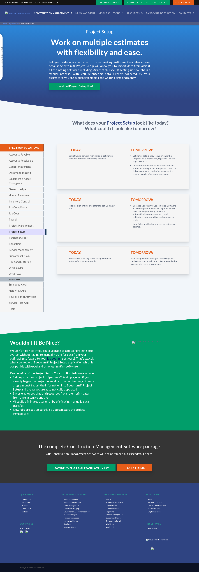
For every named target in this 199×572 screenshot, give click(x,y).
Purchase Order (112, 509)
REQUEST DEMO (134, 468)
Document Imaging (71, 509)
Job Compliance (70, 527)
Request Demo (184, 2)
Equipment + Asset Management (77, 512)
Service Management (114, 515)
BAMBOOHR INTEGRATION (160, 13)
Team (150, 499)
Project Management (114, 502)
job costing (54, 358)
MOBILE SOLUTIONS (109, 13)
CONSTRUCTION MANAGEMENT (51, 13)
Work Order (111, 527)
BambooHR (152, 529)
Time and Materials (114, 521)
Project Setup (111, 506)
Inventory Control (71, 521)
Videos (25, 512)
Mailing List (26, 502)
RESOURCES (133, 13)
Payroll (108, 499)
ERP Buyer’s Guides (109, 2)
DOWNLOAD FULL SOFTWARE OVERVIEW (81, 468)
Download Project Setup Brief (74, 86)
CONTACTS (184, 13)
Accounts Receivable (72, 502)
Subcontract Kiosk (113, 518)
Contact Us (26, 499)
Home (4, 23)
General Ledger (70, 515)
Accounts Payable (71, 499)
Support (25, 506)
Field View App (154, 509)
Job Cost (67, 524)
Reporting (110, 512)
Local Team (26, 509)
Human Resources (71, 518)
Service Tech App (155, 502)
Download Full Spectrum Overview (147, 2)
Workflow (110, 524)
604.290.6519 (11, 2)
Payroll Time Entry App (157, 506)
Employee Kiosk (154, 512)
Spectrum (14, 23)
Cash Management (71, 506)
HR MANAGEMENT (85, 13)
